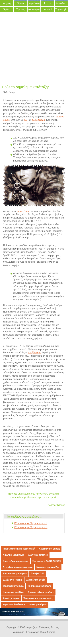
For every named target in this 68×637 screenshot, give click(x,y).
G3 (25, 120)
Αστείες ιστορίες (11, 598)
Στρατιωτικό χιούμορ (13, 586)
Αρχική (7, 3)
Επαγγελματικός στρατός (15, 561)
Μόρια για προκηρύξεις (48, 567)
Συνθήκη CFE (37, 573)
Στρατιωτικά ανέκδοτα (14, 604)
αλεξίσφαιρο (38, 120)
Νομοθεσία (34, 3)
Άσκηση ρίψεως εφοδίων (41, 592)
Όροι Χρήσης (48, 632)
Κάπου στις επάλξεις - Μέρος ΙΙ (30, 527)
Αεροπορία (34, 9)
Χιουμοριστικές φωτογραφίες (38, 598)
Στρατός (20, 9)
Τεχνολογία (61, 9)
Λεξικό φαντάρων (38, 604)
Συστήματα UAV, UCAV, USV (46, 561)
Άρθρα (6, 9)
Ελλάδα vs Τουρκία (12, 580)
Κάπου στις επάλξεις (13, 592)
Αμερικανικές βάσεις (49, 549)
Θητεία (20, 3)
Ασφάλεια (61, 3)
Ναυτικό (48, 9)
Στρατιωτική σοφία (35, 580)
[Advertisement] (34, 49)
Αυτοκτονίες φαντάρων (15, 573)
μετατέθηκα (23, 211)
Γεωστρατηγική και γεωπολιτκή (19, 549)
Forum (47, 3)
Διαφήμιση (18, 632)
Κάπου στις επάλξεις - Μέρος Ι (30, 523)
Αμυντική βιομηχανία (13, 555)
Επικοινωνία (32, 632)
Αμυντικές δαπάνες (38, 555)
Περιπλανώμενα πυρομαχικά (17, 567)
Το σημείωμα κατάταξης (39, 586)
